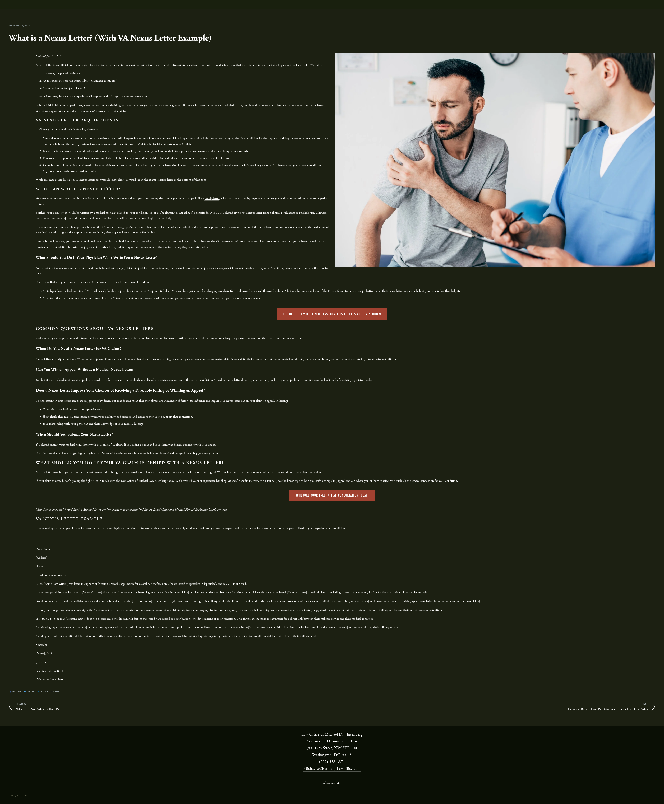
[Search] (32, 4)
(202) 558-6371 (332, 761)
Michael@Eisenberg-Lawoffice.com (332, 768)
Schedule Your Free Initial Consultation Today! (332, 495)
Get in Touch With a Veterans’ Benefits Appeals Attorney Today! (332, 314)
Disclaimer (332, 782)
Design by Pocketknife (20, 795)
